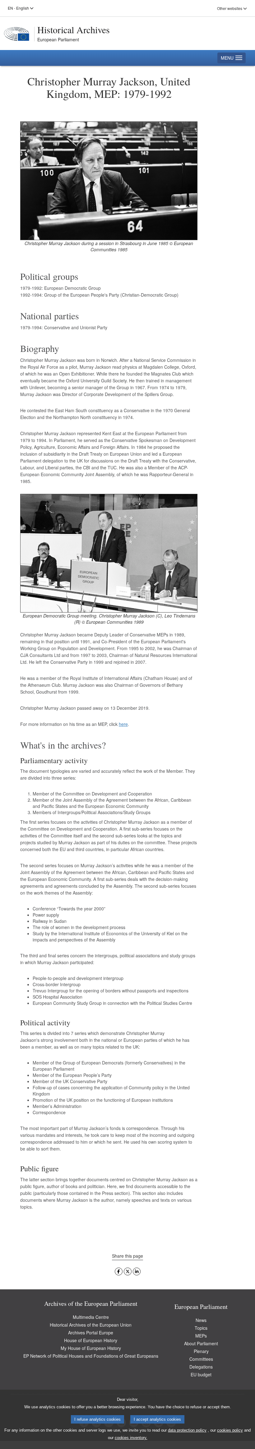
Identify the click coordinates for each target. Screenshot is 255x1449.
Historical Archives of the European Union (91, 1325)
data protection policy (187, 1430)
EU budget (201, 1374)
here (123, 724)
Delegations (201, 1367)
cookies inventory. (131, 1438)
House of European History (90, 1340)
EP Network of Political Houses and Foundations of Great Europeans (90, 1356)
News (201, 1320)
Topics (201, 1328)
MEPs (201, 1336)
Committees (201, 1359)
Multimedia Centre (91, 1317)
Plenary (201, 1351)
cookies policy (230, 1430)
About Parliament (201, 1343)
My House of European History (91, 1348)
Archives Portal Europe (90, 1332)
